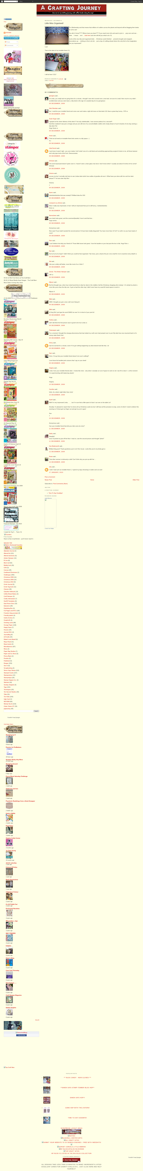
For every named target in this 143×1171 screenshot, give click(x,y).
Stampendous (8, 675)
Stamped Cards (8, 673)
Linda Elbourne (48, 498)
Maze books (7, 644)
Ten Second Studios (10, 692)
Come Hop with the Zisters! (77, 1108)
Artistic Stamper (9, 558)
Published (7, 661)
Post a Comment (50, 477)
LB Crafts (7, 637)
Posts (8, 42)
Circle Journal (8, 584)
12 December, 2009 (57, 451)
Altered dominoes (9, 555)
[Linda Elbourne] (50, 527)
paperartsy (7, 708)
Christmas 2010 (9, 582)
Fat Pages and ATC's (10, 610)
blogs (5, 21)
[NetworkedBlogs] (21, 1032)
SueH (51, 399)
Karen (51, 192)
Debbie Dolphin (11, 1007)
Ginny (51, 342)
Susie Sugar (53, 118)
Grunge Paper (8, 625)
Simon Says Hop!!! (77, 1097)
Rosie (51, 456)
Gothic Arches (8, 618)
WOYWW (51, 80)
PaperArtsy (9, 826)
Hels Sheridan (53, 108)
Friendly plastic (8, 615)
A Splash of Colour (12, 892)
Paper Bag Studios (9, 651)
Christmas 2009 (9, 579)
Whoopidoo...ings (12, 921)
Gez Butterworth (54, 446)
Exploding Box (8, 608)
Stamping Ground (12, 764)
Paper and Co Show (10, 653)
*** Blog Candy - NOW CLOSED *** (77, 1077)
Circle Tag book (8, 587)
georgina (52, 96)
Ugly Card (7, 699)
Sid (50, 261)
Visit (8, 724)
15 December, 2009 (57, 462)
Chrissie (51, 161)
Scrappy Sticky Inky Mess (14, 759)
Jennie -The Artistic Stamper (58, 271)
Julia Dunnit (52, 148)
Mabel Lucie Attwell (10, 639)
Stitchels (6, 682)
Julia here (87, 35)
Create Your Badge (49, 528)
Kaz (50, 251)
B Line (6, 560)
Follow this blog (21, 1035)
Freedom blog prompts (11, 613)
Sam (50, 353)
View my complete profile (11, 35)
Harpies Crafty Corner (13, 838)
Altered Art (7, 553)
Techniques (7, 689)
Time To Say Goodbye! (56, 493)
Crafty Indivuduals (9, 598)
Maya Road (7, 642)
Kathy (51, 433)
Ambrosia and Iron (12, 788)
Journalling (7, 634)
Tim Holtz (7, 696)
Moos (5, 649)
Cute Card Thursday (12, 970)
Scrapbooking (8, 668)
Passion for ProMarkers (13, 747)
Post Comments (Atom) (60, 483)
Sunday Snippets (9, 685)
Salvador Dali (8, 543)
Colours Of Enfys (11, 867)
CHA (5, 567)
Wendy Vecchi (8, 704)
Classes (6, 589)
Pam (50, 240)
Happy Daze (7, 627)
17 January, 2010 (56, 472)
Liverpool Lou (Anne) (55, 203)
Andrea (51, 320)
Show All (37, 1020)
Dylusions (7, 606)
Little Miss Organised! (54, 23)
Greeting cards (8, 622)
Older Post (136, 480)
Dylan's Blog (10, 958)
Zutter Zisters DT (9, 706)
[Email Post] (64, 78)
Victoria (51, 173)
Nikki (50, 299)
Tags (5, 687)
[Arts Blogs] (8, 19)
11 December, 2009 (57, 428)
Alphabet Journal (9, 551)
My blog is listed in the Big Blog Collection (72, 1153)
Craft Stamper (8, 596)
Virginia (51, 368)
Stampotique (8, 677)
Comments (9, 45)
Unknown (8, 32)
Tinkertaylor (52, 330)
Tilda (5, 694)
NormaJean (52, 215)
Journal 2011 (8, 632)
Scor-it (6, 665)
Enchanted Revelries (13, 908)
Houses (6, 630)
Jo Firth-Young (11, 850)
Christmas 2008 (9, 577)
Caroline (51, 389)
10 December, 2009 (57, 384)
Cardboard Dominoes (10, 572)
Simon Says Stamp (9, 670)
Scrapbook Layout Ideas (71, 1128)
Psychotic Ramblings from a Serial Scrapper (20, 801)
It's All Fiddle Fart (11, 904)
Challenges (7, 575)
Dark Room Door (9, 603)
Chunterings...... (11, 983)
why (50, 467)
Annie (51, 135)
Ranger (6, 663)
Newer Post (48, 480)
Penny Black (7, 656)
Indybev (8, 946)
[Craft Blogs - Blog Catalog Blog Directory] (71, 1149)
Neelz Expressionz (12, 879)
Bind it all (6, 563)
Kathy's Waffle (10, 813)
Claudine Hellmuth (9, 591)
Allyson (51, 282)
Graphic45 (7, 620)
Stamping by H (11, 735)
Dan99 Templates (9, 601)
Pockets (6, 658)
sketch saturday (11, 863)
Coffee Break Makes (10, 594)
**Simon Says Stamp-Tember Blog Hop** (77, 1087)
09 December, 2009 (57, 103)
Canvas (6, 570)
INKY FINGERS (10, 933)
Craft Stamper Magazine (14, 995)
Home (92, 480)
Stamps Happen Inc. (10, 680)
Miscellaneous (8, 646)
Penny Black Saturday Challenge (17, 776)
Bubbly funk (7, 565)
